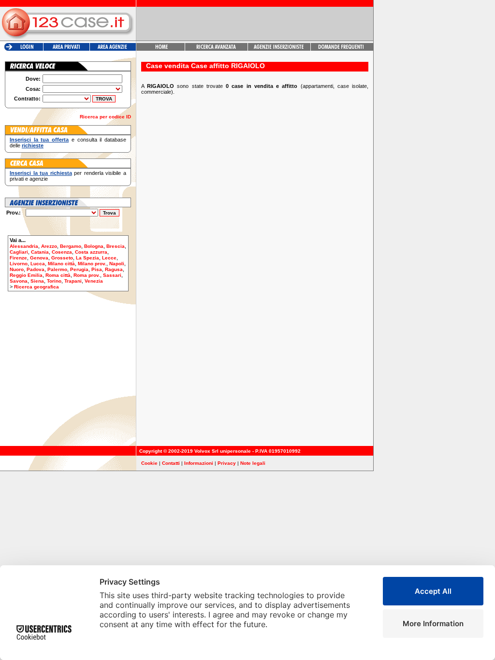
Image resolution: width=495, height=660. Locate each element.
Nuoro (17, 269)
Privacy (227, 463)
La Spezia (87, 257)
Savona (19, 281)
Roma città (58, 275)
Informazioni (198, 463)
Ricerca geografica (36, 286)
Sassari (112, 275)
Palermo (57, 269)
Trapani (73, 281)
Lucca (37, 263)
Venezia (94, 281)
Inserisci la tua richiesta (41, 173)
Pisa (96, 269)
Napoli (116, 263)
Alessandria (24, 246)
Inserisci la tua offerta (39, 140)
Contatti (171, 463)
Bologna (93, 246)
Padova (35, 269)
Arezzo (49, 246)
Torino (54, 281)
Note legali (252, 463)
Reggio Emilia (26, 275)
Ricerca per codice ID (105, 116)
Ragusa (114, 269)
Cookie (149, 463)
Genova (39, 257)
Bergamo (70, 246)
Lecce (109, 257)
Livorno (19, 263)
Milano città (61, 263)
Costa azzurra (91, 252)
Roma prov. (86, 275)
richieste (33, 145)
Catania (40, 252)
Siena (37, 281)
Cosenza (62, 252)
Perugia (79, 269)
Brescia (115, 246)
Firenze (18, 257)
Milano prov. (92, 263)
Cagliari (19, 252)
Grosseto (62, 257)
